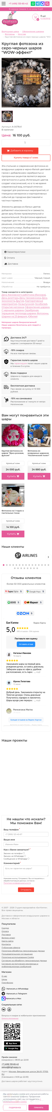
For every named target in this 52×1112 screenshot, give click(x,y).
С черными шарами (13, 310)
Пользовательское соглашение (17, 954)
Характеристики (16, 252)
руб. (26, 9)
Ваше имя (9, 839)
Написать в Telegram (16, 993)
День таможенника (30, 298)
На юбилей (41, 304)
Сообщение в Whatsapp (16, 859)
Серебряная (32, 310)
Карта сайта (7, 941)
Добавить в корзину (22, 150)
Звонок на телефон (13, 853)
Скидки (5, 928)
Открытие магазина (13, 307)
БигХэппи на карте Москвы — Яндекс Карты (26, 725)
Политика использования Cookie (18, 957)
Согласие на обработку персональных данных (24, 960)
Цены (4, 979)
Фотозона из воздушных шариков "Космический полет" (38, 453)
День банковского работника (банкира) (24, 295)
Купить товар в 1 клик (26, 157)
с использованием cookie (22, 1100)
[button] (3, 565)
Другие (20, 301)
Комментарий (12, 863)
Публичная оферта (11, 947)
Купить (11, 476)
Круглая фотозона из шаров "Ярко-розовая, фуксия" (13, 453)
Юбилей (32, 316)
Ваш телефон (12, 829)
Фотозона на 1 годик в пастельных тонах (13, 511)
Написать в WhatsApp (17, 989)
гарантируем (20, 363)
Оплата (11, 258)
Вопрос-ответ (8, 938)
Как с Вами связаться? (17, 849)
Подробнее (15, 1107)
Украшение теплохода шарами (19, 313)
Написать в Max (13, 998)
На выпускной (26, 304)
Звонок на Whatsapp (14, 856)
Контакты (6, 944)
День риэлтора (10, 298)
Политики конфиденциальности (17, 883)
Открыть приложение (10, 1018)
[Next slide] (48, 557)
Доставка (13, 264)
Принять (38, 1107)
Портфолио (7, 982)
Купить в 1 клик (13, 463)
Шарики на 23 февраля (14, 316)
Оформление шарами (37, 307)
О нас (4, 976)
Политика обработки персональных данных (23, 951)
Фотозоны (42, 313)
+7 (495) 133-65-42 (18, 3)
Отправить (26, 889)
